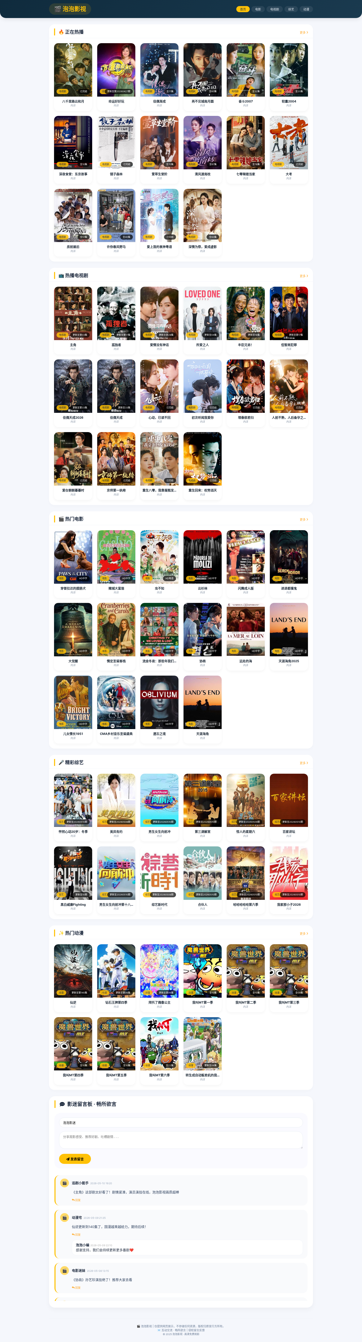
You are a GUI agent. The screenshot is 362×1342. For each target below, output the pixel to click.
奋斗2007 (246, 101)
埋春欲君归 (246, 418)
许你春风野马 (116, 247)
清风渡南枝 (203, 174)
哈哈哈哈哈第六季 (245, 905)
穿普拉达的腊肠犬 (73, 588)
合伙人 (202, 905)
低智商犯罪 (289, 345)
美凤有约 (116, 832)
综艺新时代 (159, 905)
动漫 (306, 9)
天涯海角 (202, 734)
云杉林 (202, 588)
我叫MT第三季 (289, 1002)
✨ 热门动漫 (71, 933)
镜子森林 (116, 174)
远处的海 (245, 661)
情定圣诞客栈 (116, 661)
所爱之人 (202, 345)
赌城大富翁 (116, 588)
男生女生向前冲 (160, 832)
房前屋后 (73, 247)
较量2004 (289, 101)
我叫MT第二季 (245, 1002)
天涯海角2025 (289, 661)
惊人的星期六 (245, 832)
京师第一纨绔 (116, 490)
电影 (258, 9)
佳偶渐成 (159, 101)
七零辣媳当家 (245, 174)
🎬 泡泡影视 (70, 9)
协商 (202, 661)
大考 (289, 174)
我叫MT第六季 (159, 1075)
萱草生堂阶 (159, 174)
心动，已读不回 (160, 418)
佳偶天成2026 (73, 418)
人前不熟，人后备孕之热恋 (291, 418)
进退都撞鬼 (289, 588)
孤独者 (116, 345)
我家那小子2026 (289, 905)
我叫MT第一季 (202, 1002)
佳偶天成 (116, 418)
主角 (73, 345)
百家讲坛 (289, 832)
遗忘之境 (159, 734)
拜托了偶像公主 (160, 1002)
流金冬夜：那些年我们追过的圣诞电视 (169, 661)
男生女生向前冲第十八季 (116, 905)
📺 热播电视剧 (73, 275)
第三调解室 (203, 832)
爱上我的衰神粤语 (159, 247)
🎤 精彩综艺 (71, 762)
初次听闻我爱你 (203, 418)
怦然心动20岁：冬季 (73, 832)
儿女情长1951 (73, 734)
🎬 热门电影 (71, 519)
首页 (243, 9)
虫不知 (159, 588)
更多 (303, 32)
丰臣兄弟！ (246, 345)
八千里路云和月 (73, 101)
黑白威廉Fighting (73, 905)
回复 (78, 1200)
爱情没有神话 (159, 345)
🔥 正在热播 (71, 32)
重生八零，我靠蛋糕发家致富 (162, 490)
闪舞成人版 (246, 588)
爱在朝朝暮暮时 (73, 490)
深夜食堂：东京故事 (73, 174)
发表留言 (77, 1159)
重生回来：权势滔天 (203, 490)
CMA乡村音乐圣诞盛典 (116, 734)
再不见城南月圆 (203, 101)
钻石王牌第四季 (116, 1002)
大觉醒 (73, 661)
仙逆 (73, 1002)
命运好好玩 (116, 101)
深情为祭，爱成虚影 (203, 247)
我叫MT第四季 (73, 1075)
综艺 (291, 9)
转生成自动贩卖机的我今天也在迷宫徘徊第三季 (219, 1075)
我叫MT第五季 (116, 1075)
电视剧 (274, 9)
